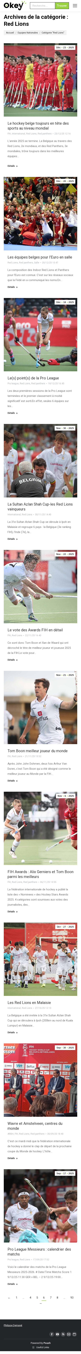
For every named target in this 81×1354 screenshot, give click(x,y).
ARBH (11, 1134)
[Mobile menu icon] (75, 5)
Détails (11, 166)
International (18, 133)
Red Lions (31, 133)
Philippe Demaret (13, 1325)
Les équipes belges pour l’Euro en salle (40, 257)
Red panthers (45, 133)
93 (71, 1297)
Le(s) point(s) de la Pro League (33, 378)
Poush (47, 1343)
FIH (9, 133)
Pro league (13, 383)
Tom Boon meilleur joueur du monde (38, 751)
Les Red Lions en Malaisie (29, 1002)
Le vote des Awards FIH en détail (35, 630)
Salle (36, 262)
